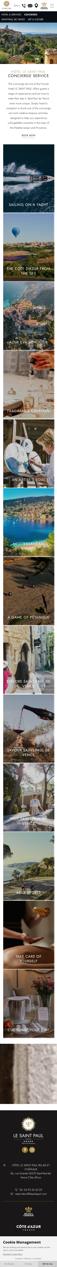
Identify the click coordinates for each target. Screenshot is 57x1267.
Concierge (30, 15)
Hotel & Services (11, 15)
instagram (32, 1150)
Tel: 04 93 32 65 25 (30, 1190)
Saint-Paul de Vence (13, 19)
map (36, 5)
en (16, 5)
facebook (25, 1150)
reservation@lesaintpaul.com (30, 5)
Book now (28, 135)
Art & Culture (35, 19)
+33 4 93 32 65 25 (24, 5)
